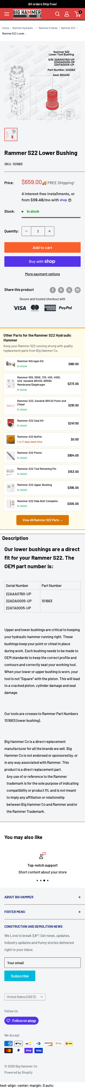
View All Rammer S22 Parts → (42, 520)
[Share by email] (78, 289)
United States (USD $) (21, 997)
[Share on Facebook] (53, 289)
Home (5, 27)
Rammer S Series (48, 27)
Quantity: (11, 231)
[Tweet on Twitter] (69, 289)
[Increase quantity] (49, 231)
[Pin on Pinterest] (61, 289)
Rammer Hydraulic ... (23, 27)
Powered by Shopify (18, 1072)
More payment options (42, 274)
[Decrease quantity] (26, 231)
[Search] (57, 14)
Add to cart (42, 247)
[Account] (67, 14)
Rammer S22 (68, 27)
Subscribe (20, 975)
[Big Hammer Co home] (27, 14)
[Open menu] (6, 14)
